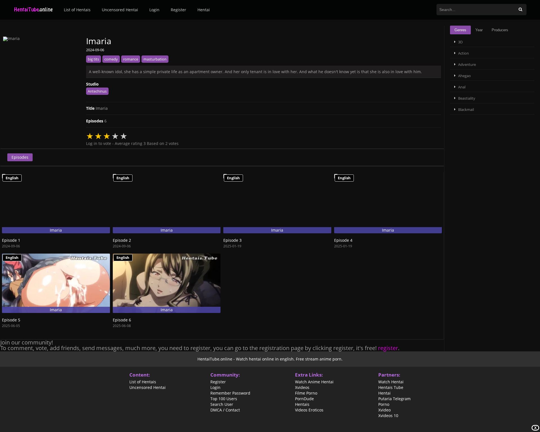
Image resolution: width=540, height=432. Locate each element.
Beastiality (466, 98)
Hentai (203, 9)
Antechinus (97, 91)
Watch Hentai (391, 382)
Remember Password (230, 393)
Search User (221, 404)
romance (130, 59)
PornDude (304, 399)
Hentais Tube (390, 388)
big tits (93, 59)
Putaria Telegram (394, 399)
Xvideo (384, 410)
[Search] (520, 9)
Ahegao (464, 75)
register (388, 348)
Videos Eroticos (309, 410)
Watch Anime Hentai (314, 382)
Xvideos (302, 388)
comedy (111, 59)
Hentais (302, 404)
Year (479, 30)
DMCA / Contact (225, 410)
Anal (461, 86)
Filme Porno (306, 393)
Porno (383, 404)
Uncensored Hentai (120, 9)
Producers (500, 30)
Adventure (467, 64)
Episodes (20, 157)
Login (154, 9)
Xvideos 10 (388, 416)
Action (463, 53)
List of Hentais (77, 9)
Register (178, 9)
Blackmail (466, 109)
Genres (460, 30)
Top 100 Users (223, 399)
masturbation (154, 59)
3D (460, 41)
